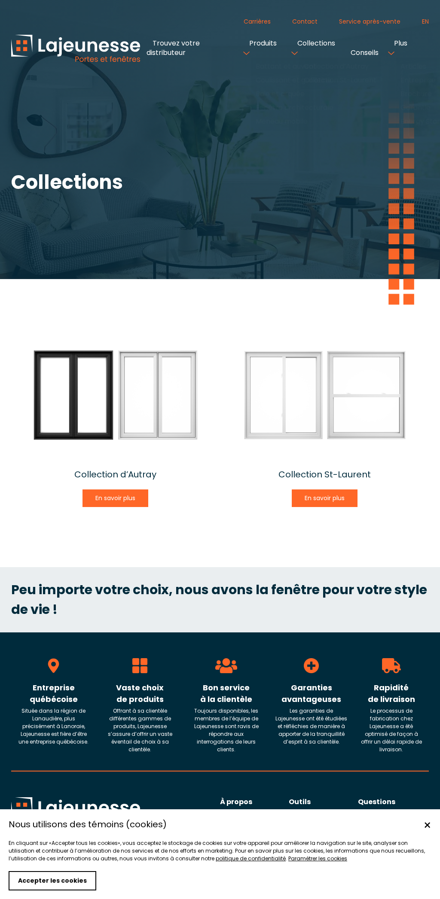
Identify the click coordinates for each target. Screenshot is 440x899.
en (425, 21)
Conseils (364, 53)
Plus (399, 43)
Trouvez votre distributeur (173, 48)
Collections (315, 43)
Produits (262, 43)
